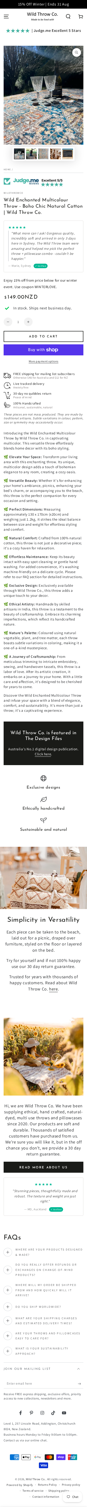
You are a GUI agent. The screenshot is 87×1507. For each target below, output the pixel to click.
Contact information (45, 1496)
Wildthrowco (13, 192)
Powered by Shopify (20, 1485)
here (53, 989)
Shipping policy (58, 1490)
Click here (43, 754)
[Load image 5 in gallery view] (67, 153)
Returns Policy (47, 1484)
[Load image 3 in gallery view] (43, 153)
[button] (68, 16)
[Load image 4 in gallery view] (55, 153)
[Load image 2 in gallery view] (31, 153)
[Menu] (6, 16)
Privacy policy (71, 1484)
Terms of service (33, 1490)
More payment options (43, 361)
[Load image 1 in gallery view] (19, 153)
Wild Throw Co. (35, 1479)
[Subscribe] (80, 1383)
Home (7, 169)
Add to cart (43, 336)
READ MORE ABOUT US (43, 1167)
